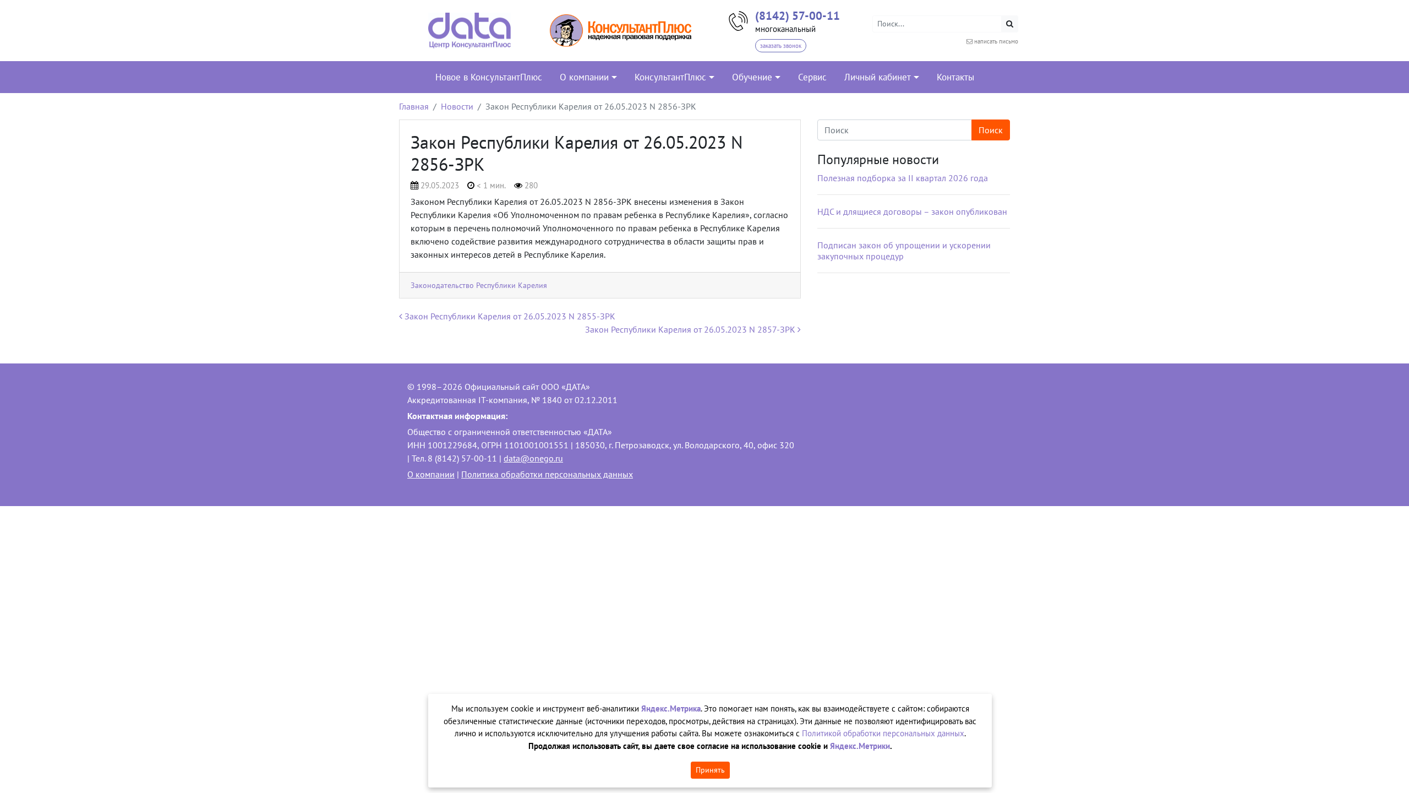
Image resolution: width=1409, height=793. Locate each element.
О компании (431, 474)
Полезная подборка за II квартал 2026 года (902, 177)
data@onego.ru (533, 458)
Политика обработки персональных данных (547, 474)
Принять (710, 770)
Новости (457, 106)
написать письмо (996, 41)
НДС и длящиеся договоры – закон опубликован (912, 211)
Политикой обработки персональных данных (883, 733)
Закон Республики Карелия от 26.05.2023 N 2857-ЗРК (691, 329)
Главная (414, 106)
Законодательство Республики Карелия (479, 285)
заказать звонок (780, 46)
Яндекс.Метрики (860, 746)
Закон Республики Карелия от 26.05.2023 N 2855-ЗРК (508, 316)
